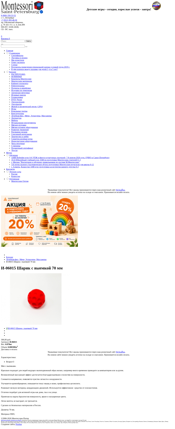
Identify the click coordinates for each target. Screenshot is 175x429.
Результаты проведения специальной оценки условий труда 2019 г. (40, 67)
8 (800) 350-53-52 (8, 15)
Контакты (10, 169)
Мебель (14, 120)
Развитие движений (20, 130)
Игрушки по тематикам (21, 90)
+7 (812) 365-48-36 (9, 20)
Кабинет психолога (19, 83)
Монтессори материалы (21, 81)
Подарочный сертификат (22, 148)
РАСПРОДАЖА (18, 74)
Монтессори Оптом (19, 181)
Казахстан (15, 176)
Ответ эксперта (18, 62)
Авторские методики (20, 93)
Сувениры (15, 146)
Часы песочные (18, 143)
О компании (14, 53)
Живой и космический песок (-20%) (27, 106)
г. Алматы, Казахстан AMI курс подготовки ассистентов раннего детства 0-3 (45, 167)
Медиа (9, 153)
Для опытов (16, 104)
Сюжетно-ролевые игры (22, 139)
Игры (13, 109)
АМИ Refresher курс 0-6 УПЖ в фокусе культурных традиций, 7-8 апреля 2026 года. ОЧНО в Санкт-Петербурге (60, 158)
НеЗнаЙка (120, 190)
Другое (14, 150)
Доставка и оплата (19, 58)
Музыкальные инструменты (23, 123)
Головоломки (17, 97)
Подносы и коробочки (21, 88)
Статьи (14, 65)
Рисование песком (19, 132)
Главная (9, 51)
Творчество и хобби (20, 136)
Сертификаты (17, 55)
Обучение (13, 155)
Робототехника (17, 86)
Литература (16, 118)
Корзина (5, 38)
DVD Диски (16, 100)
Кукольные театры (19, 111)
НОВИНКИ (16, 76)
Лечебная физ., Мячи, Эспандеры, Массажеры (31, 116)
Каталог (12, 72)
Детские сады (15, 172)
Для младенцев (17, 102)
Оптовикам (14, 179)
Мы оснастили (17, 60)
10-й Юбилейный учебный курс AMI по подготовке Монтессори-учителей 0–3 (46, 160)
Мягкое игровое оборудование (24, 127)
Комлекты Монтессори (21, 79)
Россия (14, 174)
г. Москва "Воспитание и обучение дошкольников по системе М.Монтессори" (45, 162)
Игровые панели (18, 95)
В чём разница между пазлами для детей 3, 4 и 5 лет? (34, 69)
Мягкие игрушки (18, 125)
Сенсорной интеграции (21, 134)
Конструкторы (17, 113)
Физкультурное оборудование (24, 141)
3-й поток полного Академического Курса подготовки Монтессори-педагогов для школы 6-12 (52, 164)
